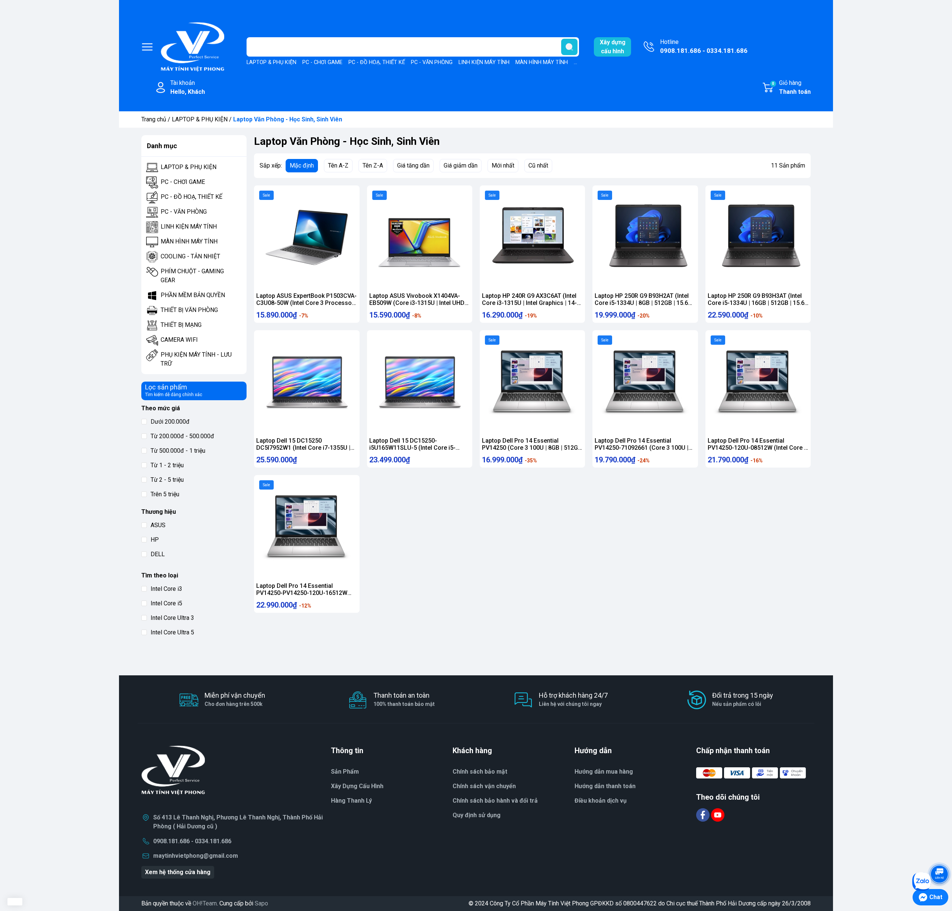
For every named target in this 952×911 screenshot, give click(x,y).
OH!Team (205, 903)
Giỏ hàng (791, 87)
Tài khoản (187, 87)
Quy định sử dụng (477, 815)
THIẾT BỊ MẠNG (181, 324)
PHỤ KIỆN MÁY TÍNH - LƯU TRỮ (196, 359)
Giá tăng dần (413, 165)
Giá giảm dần (460, 165)
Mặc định (302, 165)
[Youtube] (717, 814)
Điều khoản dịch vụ (601, 800)
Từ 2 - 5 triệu (167, 479)
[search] (569, 47)
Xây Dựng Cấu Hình (357, 786)
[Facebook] (703, 814)
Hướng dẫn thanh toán (605, 786)
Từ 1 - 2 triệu (167, 465)
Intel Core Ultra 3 (172, 618)
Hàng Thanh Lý (351, 800)
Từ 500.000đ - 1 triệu (178, 450)
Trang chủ (153, 119)
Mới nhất (503, 165)
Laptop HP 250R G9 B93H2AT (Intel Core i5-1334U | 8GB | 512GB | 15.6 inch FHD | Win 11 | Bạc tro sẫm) (642, 302)
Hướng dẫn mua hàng (604, 771)
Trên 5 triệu (165, 494)
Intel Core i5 (166, 603)
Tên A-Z (338, 165)
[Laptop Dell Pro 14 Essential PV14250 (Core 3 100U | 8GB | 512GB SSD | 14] (532, 382)
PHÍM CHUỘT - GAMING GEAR (192, 276)
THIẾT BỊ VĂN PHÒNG (189, 309)
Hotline (703, 46)
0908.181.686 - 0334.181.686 (192, 841)
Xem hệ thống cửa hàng (177, 872)
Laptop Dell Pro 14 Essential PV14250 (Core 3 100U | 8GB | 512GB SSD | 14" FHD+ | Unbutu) (532, 447)
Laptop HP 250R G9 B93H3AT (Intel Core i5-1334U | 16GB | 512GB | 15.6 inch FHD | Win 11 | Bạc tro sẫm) (756, 302)
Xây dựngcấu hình (612, 47)
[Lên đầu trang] (939, 853)
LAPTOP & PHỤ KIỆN (271, 62)
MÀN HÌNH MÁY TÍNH (541, 62)
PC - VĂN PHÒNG (432, 62)
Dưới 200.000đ (170, 421)
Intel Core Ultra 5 (172, 632)
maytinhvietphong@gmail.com (195, 855)
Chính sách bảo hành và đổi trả (495, 800)
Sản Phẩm (345, 771)
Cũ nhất (538, 165)
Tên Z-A (373, 165)
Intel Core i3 (166, 589)
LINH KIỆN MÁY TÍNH (484, 62)
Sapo (261, 903)
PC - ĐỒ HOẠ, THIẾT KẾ (376, 62)
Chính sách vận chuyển (484, 786)
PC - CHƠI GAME (322, 62)
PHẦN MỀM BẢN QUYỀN (193, 295)
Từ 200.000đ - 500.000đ (182, 436)
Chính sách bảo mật (480, 771)
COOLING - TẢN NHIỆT (190, 256)
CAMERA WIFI (179, 339)
